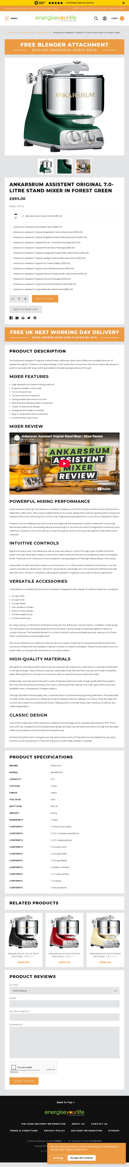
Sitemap (113, 1130)
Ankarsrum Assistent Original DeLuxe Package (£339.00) (42, 279)
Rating (14, 985)
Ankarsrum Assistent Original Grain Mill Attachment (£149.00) (43, 268)
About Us (78, 1124)
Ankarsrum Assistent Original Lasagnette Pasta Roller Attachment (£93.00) (51, 253)
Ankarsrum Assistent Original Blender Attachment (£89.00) (43, 289)
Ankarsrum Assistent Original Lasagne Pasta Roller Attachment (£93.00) (49, 258)
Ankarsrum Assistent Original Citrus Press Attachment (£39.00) (44, 284)
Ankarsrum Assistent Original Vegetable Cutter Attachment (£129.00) (48, 232)
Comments (16, 1025)
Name (12, 998)
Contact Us (99, 1124)
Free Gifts (16, 206)
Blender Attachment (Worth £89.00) (43, 216)
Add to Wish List (26, 309)
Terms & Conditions (24, 1130)
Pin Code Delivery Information (43, 1124)
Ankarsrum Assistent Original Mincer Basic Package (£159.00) (44, 248)
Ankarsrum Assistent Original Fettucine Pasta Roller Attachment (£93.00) (50, 274)
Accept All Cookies (81, 1158)
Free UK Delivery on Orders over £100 (31, 8)
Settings (58, 1158)
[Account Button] (104, 18)
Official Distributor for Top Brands (98, 8)
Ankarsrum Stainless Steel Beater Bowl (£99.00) (37, 227)
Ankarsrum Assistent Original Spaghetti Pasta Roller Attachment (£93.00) (50, 237)
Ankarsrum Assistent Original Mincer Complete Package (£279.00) (46, 242)
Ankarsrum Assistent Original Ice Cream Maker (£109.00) (41, 263)
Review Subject (20, 1011)
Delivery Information (86, 1130)
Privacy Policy (54, 1130)
